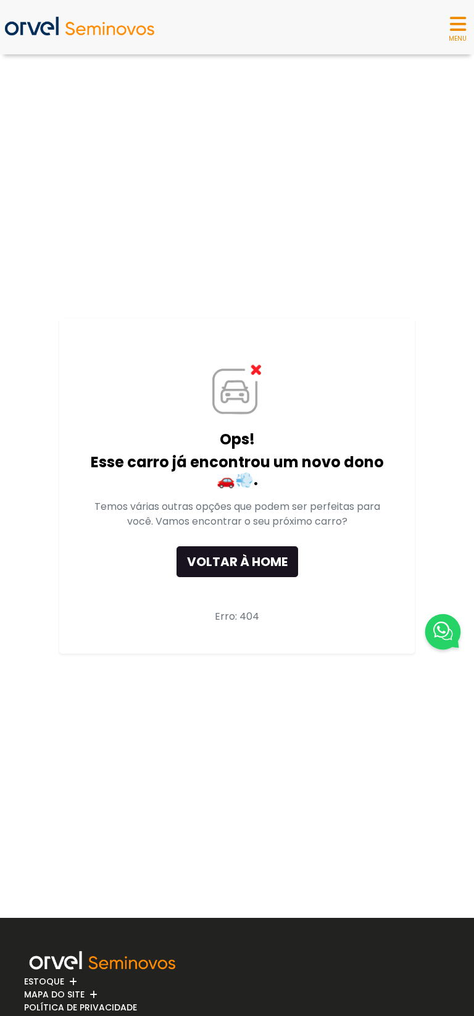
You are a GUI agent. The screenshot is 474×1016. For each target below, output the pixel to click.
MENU (458, 38)
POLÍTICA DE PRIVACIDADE (80, 1007)
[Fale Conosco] (443, 633)
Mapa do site (54, 994)
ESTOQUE (44, 981)
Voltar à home (237, 561)
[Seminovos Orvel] (79, 27)
